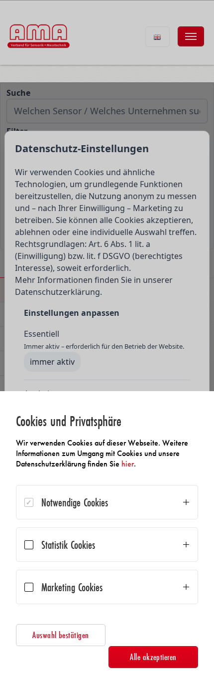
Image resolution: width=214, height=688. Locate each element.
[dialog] (107, 539)
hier (127, 464)
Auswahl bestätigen (60, 635)
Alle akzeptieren (153, 657)
